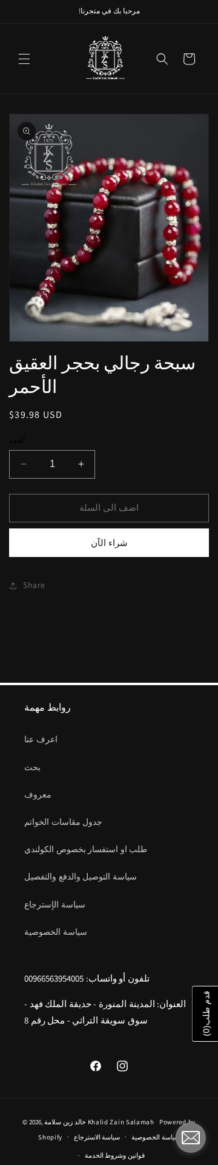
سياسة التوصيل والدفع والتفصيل (80, 876)
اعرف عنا (41, 739)
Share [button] (34, 584)
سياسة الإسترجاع (54, 904)
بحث (32, 767)
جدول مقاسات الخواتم (63, 821)
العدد (17, 440)
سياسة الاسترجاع (97, 1137)
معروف (37, 794)
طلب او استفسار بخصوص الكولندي (85, 849)
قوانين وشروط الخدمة (115, 1155)
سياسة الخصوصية (55, 931)
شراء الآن (109, 542)
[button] (24, 59)
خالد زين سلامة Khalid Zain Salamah (100, 1122)
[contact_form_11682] (191, 1137)
